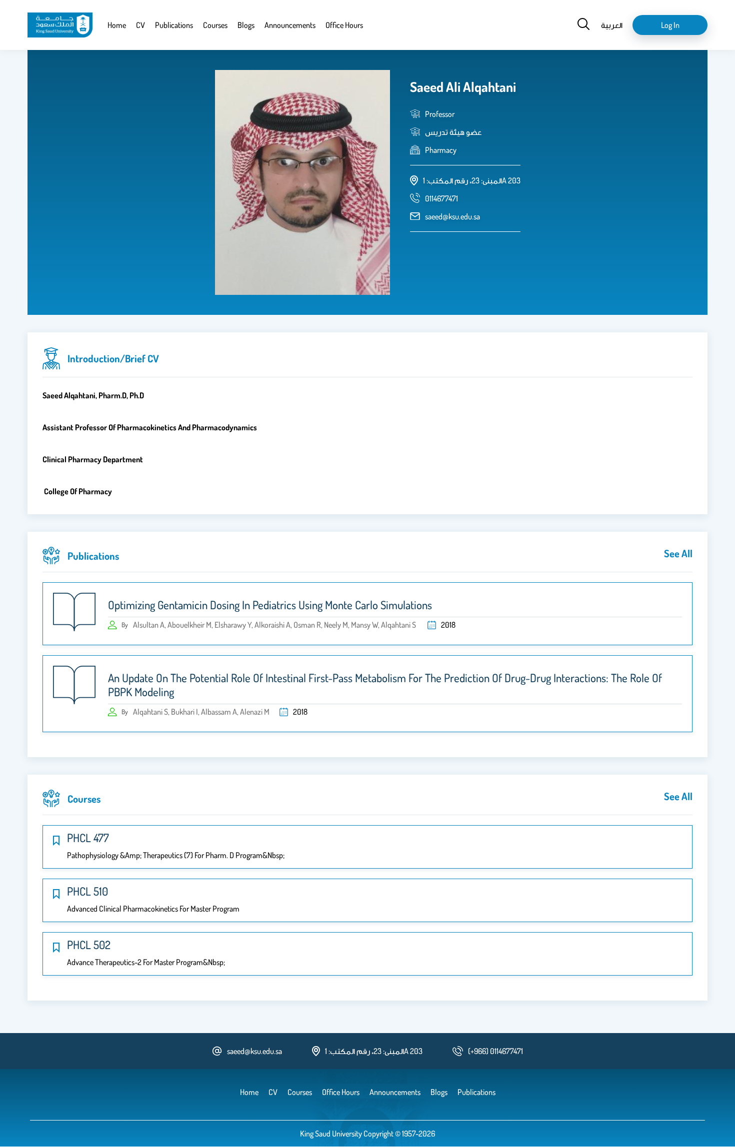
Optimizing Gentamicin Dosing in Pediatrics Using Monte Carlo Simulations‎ (270, 605)
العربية (611, 25)
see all (678, 553)
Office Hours (344, 25)
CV (140, 25)
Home (117, 25)
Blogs (246, 25)
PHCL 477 (88, 838)
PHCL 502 (88, 945)
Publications (174, 25)
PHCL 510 (87, 891)
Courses (215, 25)
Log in (670, 25)
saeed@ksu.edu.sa (452, 216)
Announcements (290, 25)
